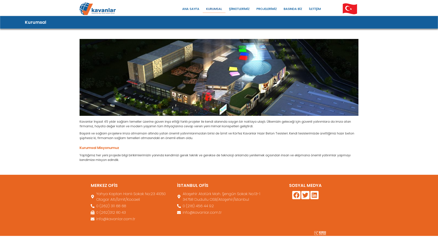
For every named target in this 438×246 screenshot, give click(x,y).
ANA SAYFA (190, 9)
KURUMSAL (214, 9)
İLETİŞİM (315, 9)
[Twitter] (305, 195)
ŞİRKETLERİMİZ (239, 9)
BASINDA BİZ (293, 9)
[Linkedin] (314, 195)
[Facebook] (296, 195)
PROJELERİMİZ (266, 9)
